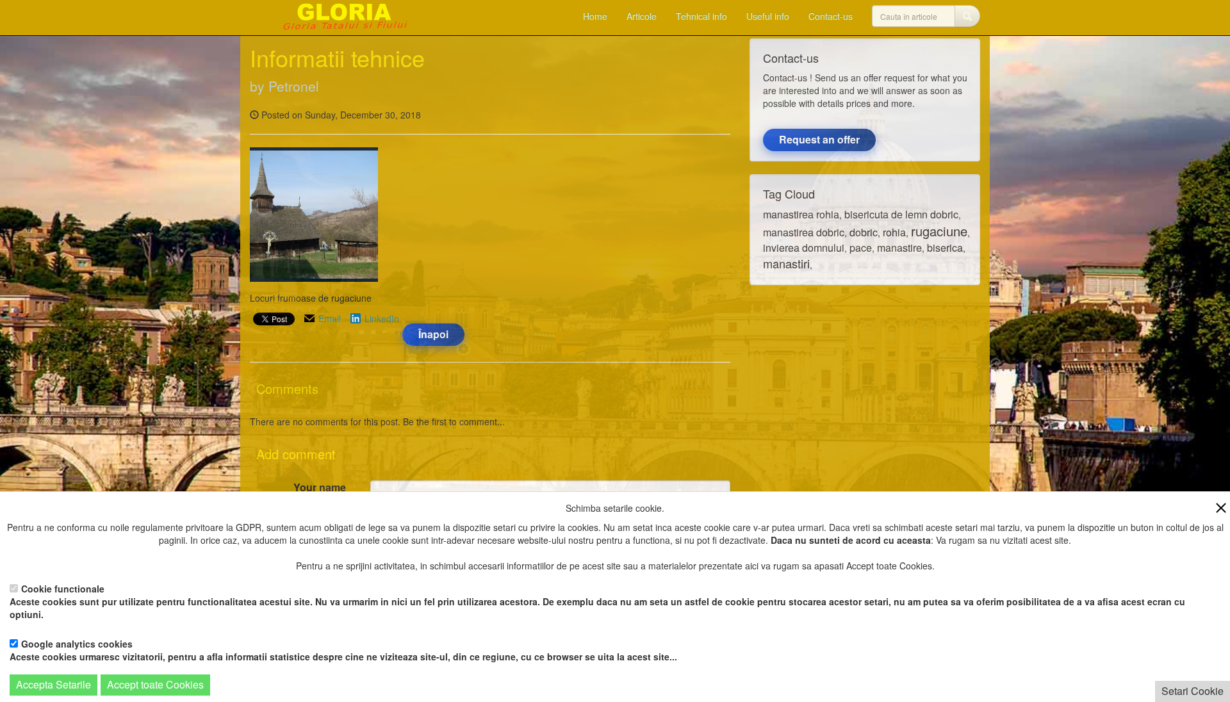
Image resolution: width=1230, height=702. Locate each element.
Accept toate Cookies (155, 684)
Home (595, 16)
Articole (642, 16)
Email (329, 318)
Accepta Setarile (53, 684)
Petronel (293, 85)
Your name (319, 487)
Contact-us (830, 16)
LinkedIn (382, 318)
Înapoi (433, 334)
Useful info (767, 16)
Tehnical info (701, 16)
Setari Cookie (1192, 690)
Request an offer (819, 139)
